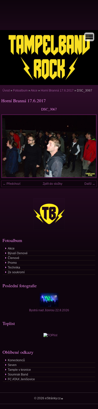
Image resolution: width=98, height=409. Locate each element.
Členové (13, 258)
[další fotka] (88, 146)
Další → (89, 184)
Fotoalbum (20, 90)
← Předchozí (11, 184)
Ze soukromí (16, 272)
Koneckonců (16, 360)
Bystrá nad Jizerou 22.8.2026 (49, 310)
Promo (12, 262)
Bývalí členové (18, 253)
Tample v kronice (19, 370)
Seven (12, 365)
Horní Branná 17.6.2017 (57, 90)
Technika (14, 267)
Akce (34, 90)
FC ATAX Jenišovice (21, 379)
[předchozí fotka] (9, 146)
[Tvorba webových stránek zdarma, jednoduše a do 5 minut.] (62, 399)
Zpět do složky (52, 184)
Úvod (6, 90)
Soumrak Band (18, 374)
